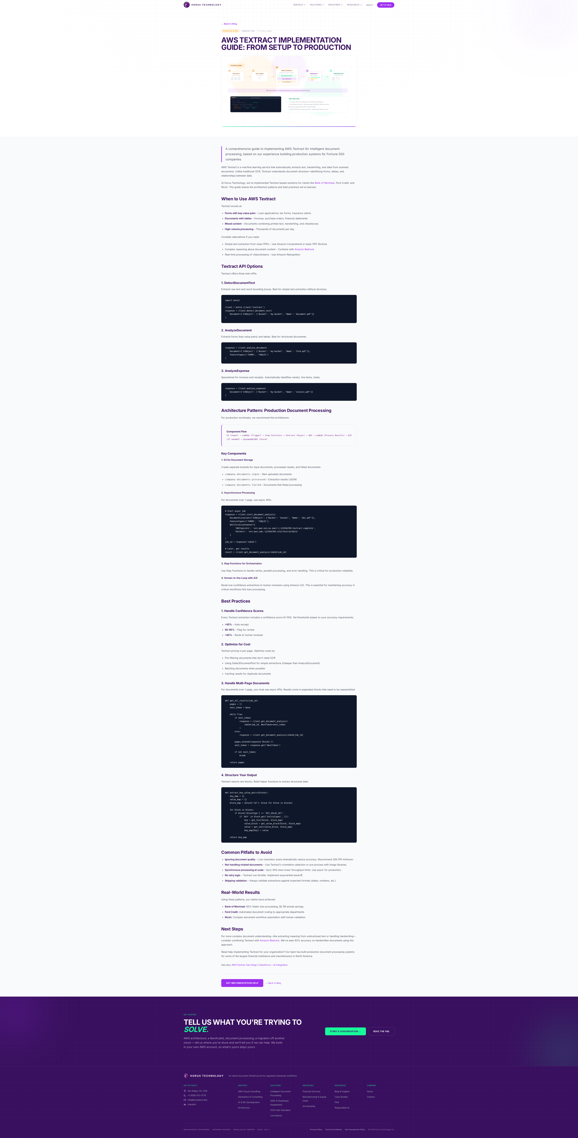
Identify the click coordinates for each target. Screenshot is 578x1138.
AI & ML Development (249, 1102)
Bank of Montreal (324, 182)
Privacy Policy (316, 1129)
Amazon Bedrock (304, 249)
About (369, 5)
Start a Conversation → (345, 1031)
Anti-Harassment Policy (355, 1129)
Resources (353, 4)
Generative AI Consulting (250, 1097)
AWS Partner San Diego (244, 964)
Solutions (316, 4)
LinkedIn (192, 1104)
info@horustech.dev (197, 1100)
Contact (371, 1097)
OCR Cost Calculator (280, 1110)
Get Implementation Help (242, 983)
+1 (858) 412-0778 (197, 1095)
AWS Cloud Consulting (249, 1091)
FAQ (337, 1102)
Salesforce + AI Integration (273, 964)
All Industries (309, 1106)
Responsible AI (342, 1107)
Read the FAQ (381, 1031)
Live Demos (276, 1115)
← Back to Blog (229, 23)
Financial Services (311, 1091)
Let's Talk (385, 5)
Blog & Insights (342, 1091)
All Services (244, 1107)
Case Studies (341, 1097)
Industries (334, 4)
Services (298, 4)
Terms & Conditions (333, 1129)
